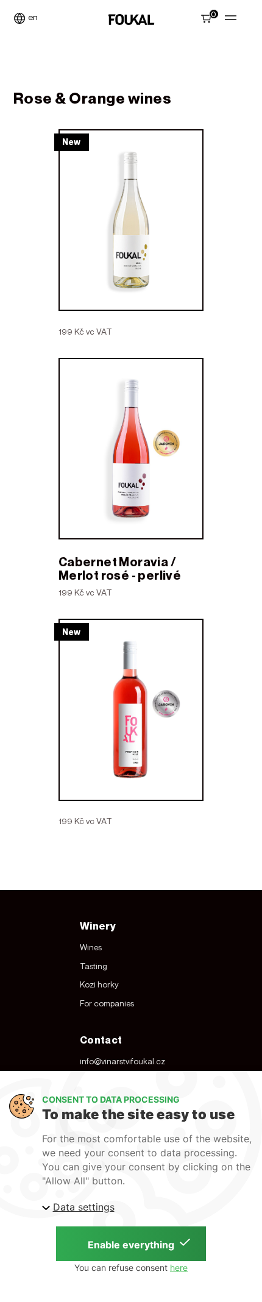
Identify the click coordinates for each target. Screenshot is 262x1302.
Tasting (93, 966)
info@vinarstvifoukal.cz (122, 1061)
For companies (107, 1003)
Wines (91, 947)
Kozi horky (99, 984)
